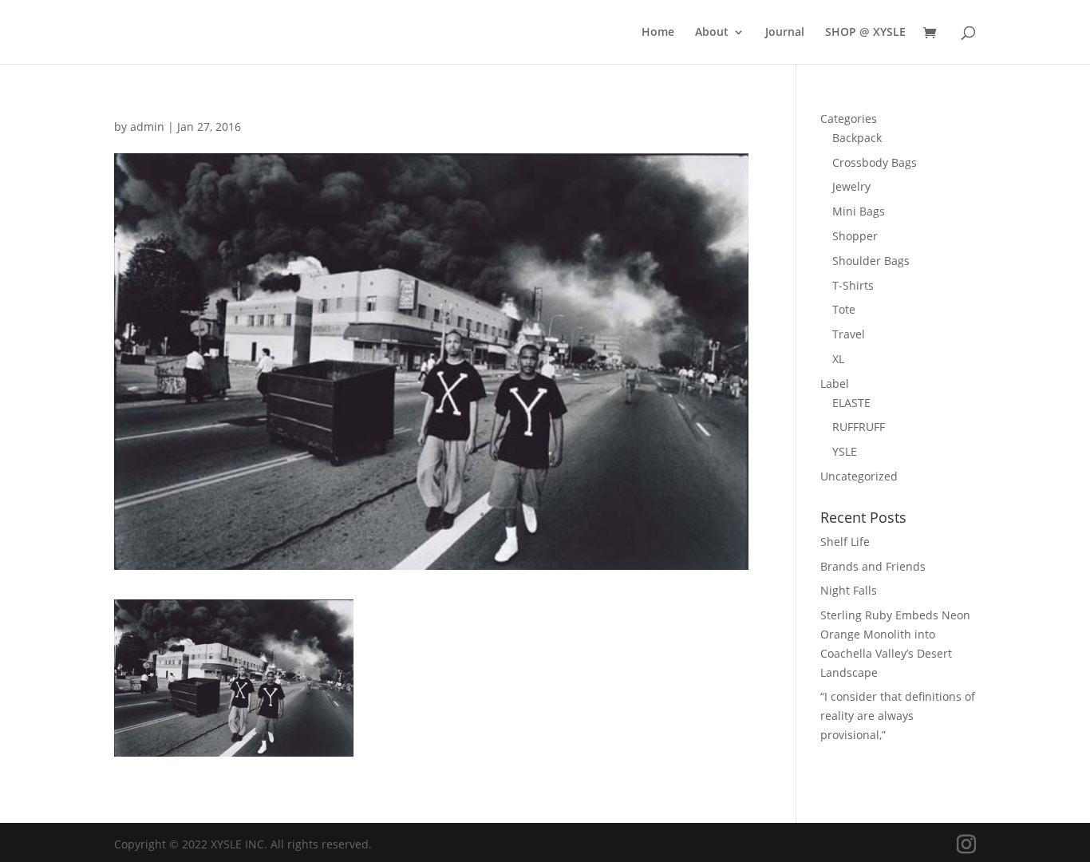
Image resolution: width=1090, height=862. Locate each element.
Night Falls (848, 590)
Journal (784, 32)
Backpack (857, 137)
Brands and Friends (873, 566)
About (712, 32)
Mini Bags (858, 211)
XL (838, 358)
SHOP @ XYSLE (865, 32)
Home (658, 32)
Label (834, 383)
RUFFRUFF (858, 426)
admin (147, 126)
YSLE (844, 451)
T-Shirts (853, 285)
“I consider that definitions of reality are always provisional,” (897, 715)
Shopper (855, 235)
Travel (848, 334)
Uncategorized (859, 476)
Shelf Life (845, 541)
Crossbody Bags (874, 162)
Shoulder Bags (871, 260)
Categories (848, 118)
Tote (843, 309)
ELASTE (851, 402)
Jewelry (851, 186)
